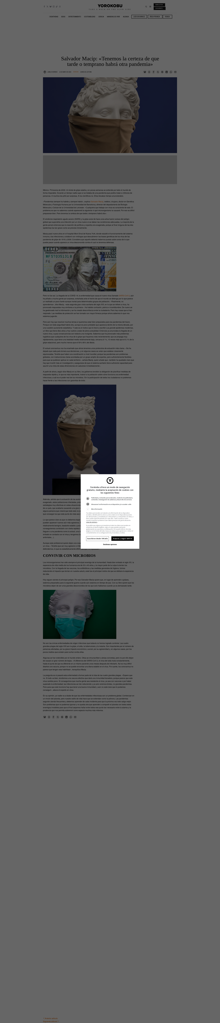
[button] (110, 509)
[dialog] (110, 511)
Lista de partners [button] (91, 522)
